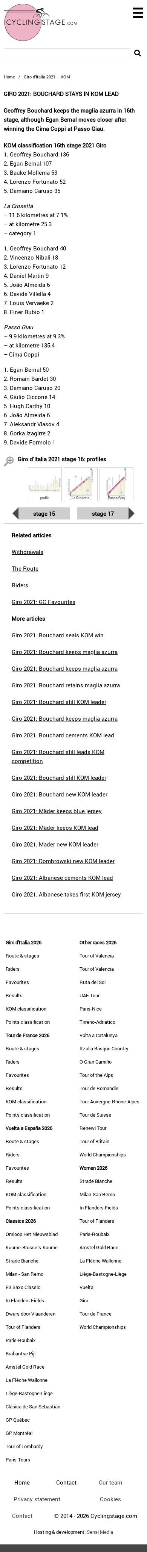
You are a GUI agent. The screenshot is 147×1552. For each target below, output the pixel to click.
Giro (84, 1300)
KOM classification (26, 1008)
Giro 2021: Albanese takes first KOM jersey (66, 894)
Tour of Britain (94, 1141)
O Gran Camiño (96, 1061)
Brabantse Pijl (20, 1353)
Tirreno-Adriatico (97, 1021)
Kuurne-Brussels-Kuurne (32, 1247)
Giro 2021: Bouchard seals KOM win (58, 635)
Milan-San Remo (97, 1194)
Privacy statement (37, 1499)
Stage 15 (44, 513)
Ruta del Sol (93, 982)
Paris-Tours (18, 1459)
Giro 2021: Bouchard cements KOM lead (63, 735)
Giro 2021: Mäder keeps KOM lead (55, 827)
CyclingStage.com (45, 22)
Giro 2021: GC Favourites (43, 601)
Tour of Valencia (97, 955)
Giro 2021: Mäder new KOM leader (55, 844)
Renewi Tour (93, 1128)
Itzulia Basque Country (104, 1048)
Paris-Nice (91, 1008)
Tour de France (96, 1313)
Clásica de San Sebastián (33, 1406)
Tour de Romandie (99, 1088)
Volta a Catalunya (99, 1035)
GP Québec (18, 1419)
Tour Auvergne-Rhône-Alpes (109, 1101)
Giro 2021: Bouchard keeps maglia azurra (65, 652)
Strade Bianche (22, 1260)
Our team (110, 1482)
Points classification (28, 1021)
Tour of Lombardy (24, 1446)
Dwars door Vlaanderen (30, 1313)
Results (14, 995)
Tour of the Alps (96, 1075)
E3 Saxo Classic (23, 1287)
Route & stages (22, 955)
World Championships (103, 1154)
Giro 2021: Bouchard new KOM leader (59, 794)
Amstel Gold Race (25, 1366)
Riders (13, 968)
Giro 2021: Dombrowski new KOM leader (63, 861)
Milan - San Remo (24, 1273)
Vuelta (86, 1287)
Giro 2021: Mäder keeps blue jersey (57, 811)
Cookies (110, 1499)
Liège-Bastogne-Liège (29, 1393)
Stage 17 (103, 513)
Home (9, 77)
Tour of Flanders (23, 1327)
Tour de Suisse (95, 1114)
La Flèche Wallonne (26, 1380)
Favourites (17, 982)
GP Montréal (19, 1433)
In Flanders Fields (25, 1300)
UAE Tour (90, 995)
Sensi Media (100, 1532)
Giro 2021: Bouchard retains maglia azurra (66, 685)
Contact (22, 1515)
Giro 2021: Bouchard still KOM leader (59, 702)
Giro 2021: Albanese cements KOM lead (62, 877)
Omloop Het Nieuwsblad (32, 1234)
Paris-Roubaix (21, 1340)
